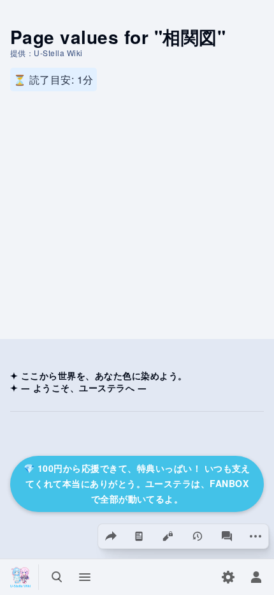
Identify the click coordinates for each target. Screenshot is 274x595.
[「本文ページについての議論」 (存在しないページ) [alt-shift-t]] (227, 536)
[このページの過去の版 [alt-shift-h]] (198, 536)
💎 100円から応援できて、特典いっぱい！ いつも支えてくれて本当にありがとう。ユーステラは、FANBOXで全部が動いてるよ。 (137, 483)
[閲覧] (139, 536)
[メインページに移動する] (20, 577)
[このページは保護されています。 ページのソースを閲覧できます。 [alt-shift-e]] (168, 536)
